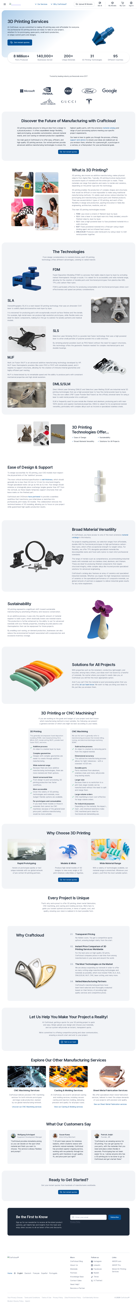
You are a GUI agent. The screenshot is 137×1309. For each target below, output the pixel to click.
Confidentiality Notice (90, 1297)
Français (36, 1273)
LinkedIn (97, 1265)
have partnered (34, 497)
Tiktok (96, 1277)
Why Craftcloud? (60, 4)
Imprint (27, 1301)
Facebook (98, 1269)
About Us (74, 1265)
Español (44, 1273)
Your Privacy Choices (15, 1297)
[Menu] (4, 4)
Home (9, 1273)
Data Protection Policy (73, 1297)
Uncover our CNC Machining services (26, 1107)
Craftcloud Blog (76, 1261)
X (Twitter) (98, 1280)
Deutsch (28, 1273)
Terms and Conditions (32, 1297)
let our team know (87, 684)
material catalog (109, 128)
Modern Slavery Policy (15, 1301)
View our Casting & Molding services (68, 1107)
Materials (73, 1269)
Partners (73, 1273)
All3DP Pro (116, 1265)
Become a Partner (77, 1288)
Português (53, 1273)
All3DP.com (116, 1261)
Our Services (42, 4)
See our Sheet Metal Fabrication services (110, 1104)
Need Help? (74, 1284)
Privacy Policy (75, 1222)
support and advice (78, 140)
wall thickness (47, 479)
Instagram (98, 1261)
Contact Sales (76, 1280)
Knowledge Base (77, 1277)
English (20, 1273)
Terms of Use (46, 1297)
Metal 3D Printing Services (119, 1270)
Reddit (96, 1273)
